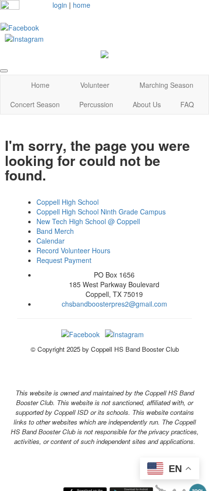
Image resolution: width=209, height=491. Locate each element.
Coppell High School (67, 202)
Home (40, 85)
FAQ (187, 104)
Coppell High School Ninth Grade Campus (101, 211)
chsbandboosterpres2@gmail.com (114, 304)
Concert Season (35, 104)
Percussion (96, 104)
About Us (147, 104)
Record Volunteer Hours (73, 250)
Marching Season (166, 85)
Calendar (50, 241)
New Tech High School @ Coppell (88, 221)
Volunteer (94, 85)
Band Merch (55, 231)
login (59, 5)
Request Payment (63, 260)
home (81, 5)
